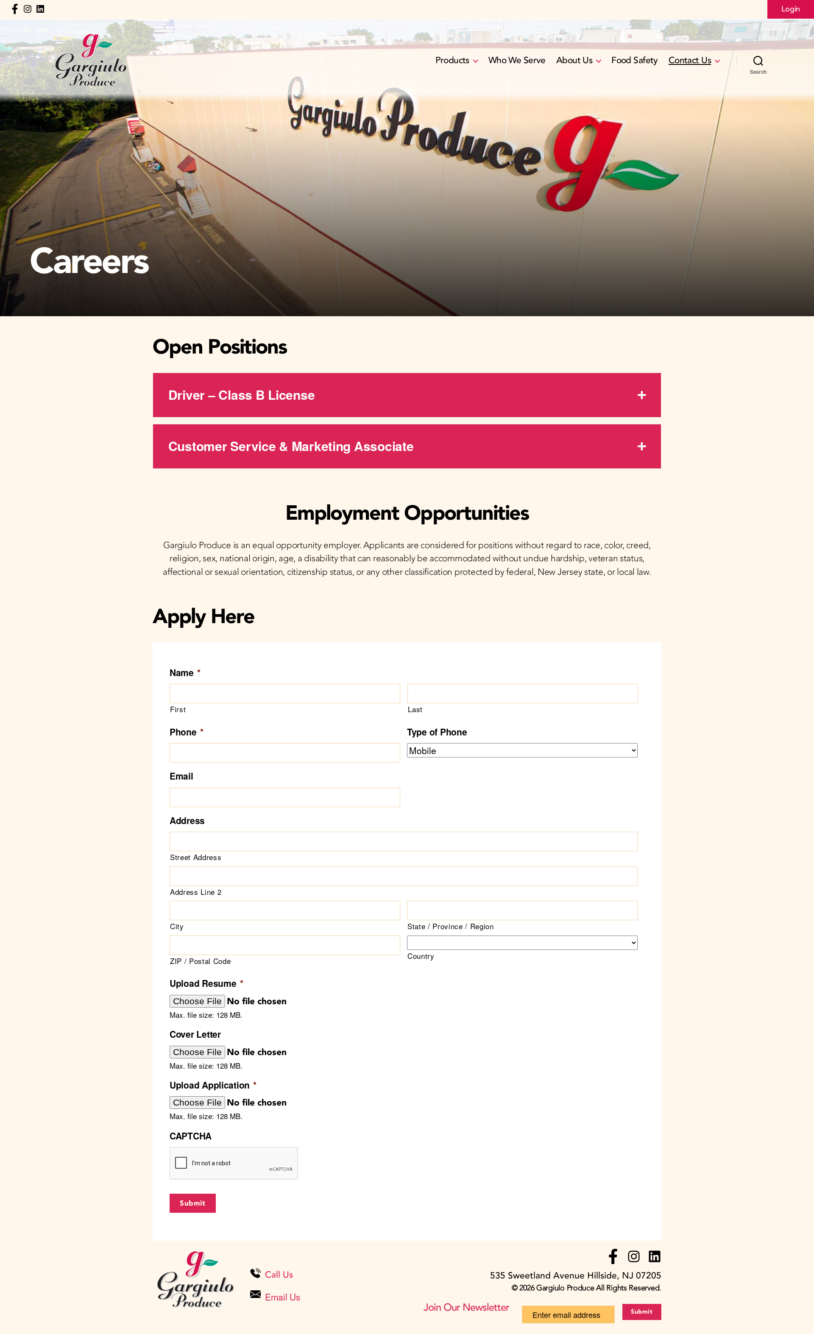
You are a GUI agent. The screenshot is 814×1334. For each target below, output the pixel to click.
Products (452, 60)
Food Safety (634, 60)
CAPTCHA (191, 1136)
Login (790, 9)
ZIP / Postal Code (200, 960)
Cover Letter (195, 1034)
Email (181, 776)
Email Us (283, 1296)
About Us (574, 60)
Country (421, 955)
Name (185, 672)
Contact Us (690, 60)
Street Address (195, 857)
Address (187, 820)
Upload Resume (206, 983)
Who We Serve (517, 60)
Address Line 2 (195, 891)
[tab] (407, 395)
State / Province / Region (450, 926)
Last (415, 709)
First (178, 709)
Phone (186, 732)
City (177, 926)
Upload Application (213, 1085)
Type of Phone (437, 732)
